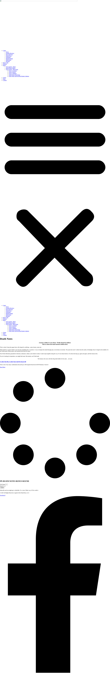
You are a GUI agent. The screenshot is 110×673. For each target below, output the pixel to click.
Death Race (9, 56)
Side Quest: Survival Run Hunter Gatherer (19, 76)
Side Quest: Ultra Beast (14, 75)
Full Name (2, 484)
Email (1, 486)
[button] (55, 193)
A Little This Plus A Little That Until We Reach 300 (13, 361)
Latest (4, 50)
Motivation (8, 60)
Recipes (8, 61)
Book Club (5, 62)
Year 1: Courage (13, 70)
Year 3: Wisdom (13, 73)
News (7, 52)
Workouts (8, 57)
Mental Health (9, 58)
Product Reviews (10, 53)
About (4, 77)
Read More (2, 367)
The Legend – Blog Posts (12, 69)
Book (4, 65)
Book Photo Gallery (10, 68)
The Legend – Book (11, 66)
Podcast (5, 64)
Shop (4, 79)
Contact (5, 80)
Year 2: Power (12, 72)
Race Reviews (9, 54)
